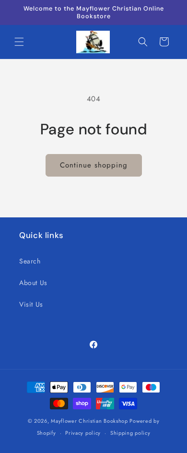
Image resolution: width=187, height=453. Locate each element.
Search (30, 261)
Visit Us (31, 304)
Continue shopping (94, 165)
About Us (33, 282)
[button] (19, 41)
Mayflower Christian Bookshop (89, 421)
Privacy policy (83, 433)
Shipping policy (130, 433)
